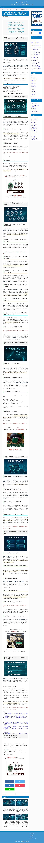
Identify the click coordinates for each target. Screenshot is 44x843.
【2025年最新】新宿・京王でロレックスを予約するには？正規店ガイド (16, 724)
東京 (10, 16)
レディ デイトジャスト (36, 69)
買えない (34, 121)
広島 (33, 88)
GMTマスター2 (35, 42)
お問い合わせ (32, 837)
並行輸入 (33, 138)
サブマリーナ (35, 51)
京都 (33, 82)
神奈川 (33, 86)
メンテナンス (35, 105)
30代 (33, 136)
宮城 (33, 91)
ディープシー (34, 59)
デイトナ (34, 63)
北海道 (33, 89)
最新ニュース (34, 139)
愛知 (33, 77)
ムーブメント (34, 111)
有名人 (33, 119)
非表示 (16, 21)
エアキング (34, 44)
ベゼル (33, 108)
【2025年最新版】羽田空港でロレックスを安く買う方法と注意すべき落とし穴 (16, 727)
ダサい (33, 124)
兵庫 (33, 85)
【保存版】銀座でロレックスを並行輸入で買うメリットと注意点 (16, 718)
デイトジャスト (35, 62)
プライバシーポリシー (34, 838)
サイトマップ (32, 833)
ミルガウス (34, 65)
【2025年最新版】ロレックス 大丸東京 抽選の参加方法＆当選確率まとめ (16, 731)
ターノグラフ (34, 55)
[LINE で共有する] (9, 789)
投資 (33, 130)
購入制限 (34, 128)
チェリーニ (34, 57)
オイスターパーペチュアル (36, 47)
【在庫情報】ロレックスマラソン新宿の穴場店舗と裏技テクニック (16, 720)
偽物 (33, 122)
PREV (4, 794)
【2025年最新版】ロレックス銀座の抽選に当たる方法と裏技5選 (16, 714)
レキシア (34, 79)
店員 (33, 135)
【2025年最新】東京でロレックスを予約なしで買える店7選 (16, 733)
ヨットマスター (35, 66)
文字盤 (33, 106)
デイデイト (34, 60)
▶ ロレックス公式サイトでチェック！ (15, 93)
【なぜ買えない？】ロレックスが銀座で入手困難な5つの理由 (16, 722)
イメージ (33, 131)
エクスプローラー (36, 45)
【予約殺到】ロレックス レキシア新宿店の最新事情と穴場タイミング (16, 729)
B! (9, 785)
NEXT (26, 794)
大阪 (33, 83)
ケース (33, 110)
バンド (33, 103)
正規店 (33, 93)
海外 (33, 80)
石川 (33, 96)
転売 (33, 125)
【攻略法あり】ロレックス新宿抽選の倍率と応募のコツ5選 (15, 716)
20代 (33, 133)
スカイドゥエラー (35, 54)
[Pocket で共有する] (20, 785)
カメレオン (34, 49)
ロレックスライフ (22, 2)
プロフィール (32, 835)
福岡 (33, 94)
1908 (33, 40)
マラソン (34, 117)
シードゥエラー (35, 52)
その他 (33, 127)
